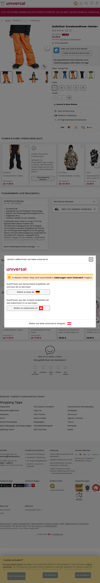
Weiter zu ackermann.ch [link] (26, 308)
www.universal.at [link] (48, 324)
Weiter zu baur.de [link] (25, 292)
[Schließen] (91, 259)
